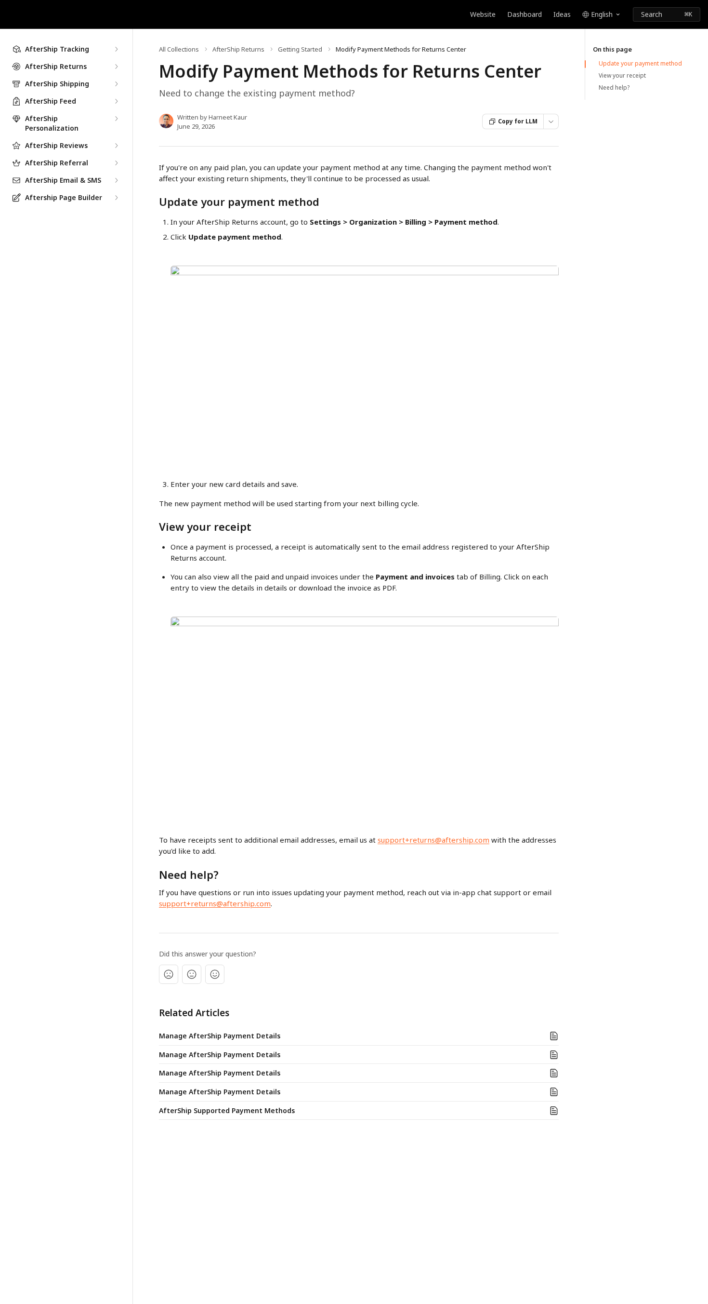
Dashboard (524, 14)
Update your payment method (640, 63)
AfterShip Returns (238, 49)
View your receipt (622, 76)
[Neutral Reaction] (191, 974)
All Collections (179, 49)
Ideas (562, 14)
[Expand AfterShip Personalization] (116, 118)
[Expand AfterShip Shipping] (116, 84)
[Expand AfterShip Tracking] (116, 49)
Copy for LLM (518, 121)
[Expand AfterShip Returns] (116, 66)
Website (483, 14)
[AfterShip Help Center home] (10, 14)
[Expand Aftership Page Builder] (116, 197)
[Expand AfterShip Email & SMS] (116, 180)
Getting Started (300, 49)
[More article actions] (551, 121)
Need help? (614, 88)
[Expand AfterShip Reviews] (116, 145)
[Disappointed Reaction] (168, 974)
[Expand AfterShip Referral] (116, 163)
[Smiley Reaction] (214, 974)
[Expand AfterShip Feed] (116, 101)
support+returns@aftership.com (433, 840)
